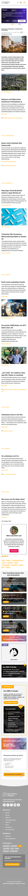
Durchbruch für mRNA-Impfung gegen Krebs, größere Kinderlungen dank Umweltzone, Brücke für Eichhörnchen (14, 584)
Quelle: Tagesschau (6, 343)
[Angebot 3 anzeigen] (12, 24)
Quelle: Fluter (4, 470)
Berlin (3, 560)
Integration (10, 562)
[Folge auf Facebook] (7, 804)
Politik (10, 34)
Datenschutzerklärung (9, 883)
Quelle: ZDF (4, 114)
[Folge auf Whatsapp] (11, 804)
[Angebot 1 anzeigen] (9, 24)
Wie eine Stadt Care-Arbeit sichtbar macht (14, 598)
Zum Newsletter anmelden (12, 864)
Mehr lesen (6, 589)
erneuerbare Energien (17, 560)
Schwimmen (14, 565)
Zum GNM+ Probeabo (11, 702)
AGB (23, 883)
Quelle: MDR (4, 427)
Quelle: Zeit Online (5, 253)
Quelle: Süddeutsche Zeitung (8, 161)
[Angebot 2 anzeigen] (10, 24)
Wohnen (8, 567)
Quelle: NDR (4, 385)
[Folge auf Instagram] (4, 804)
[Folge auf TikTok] (18, 804)
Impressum (19, 883)
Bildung (8, 560)
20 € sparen (22, 20)
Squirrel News (6, 32)
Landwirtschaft (5, 565)
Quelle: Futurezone (6, 205)
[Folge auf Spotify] (14, 804)
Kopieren (15, 20)
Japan (16, 562)
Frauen (4, 562)
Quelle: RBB (4, 296)
